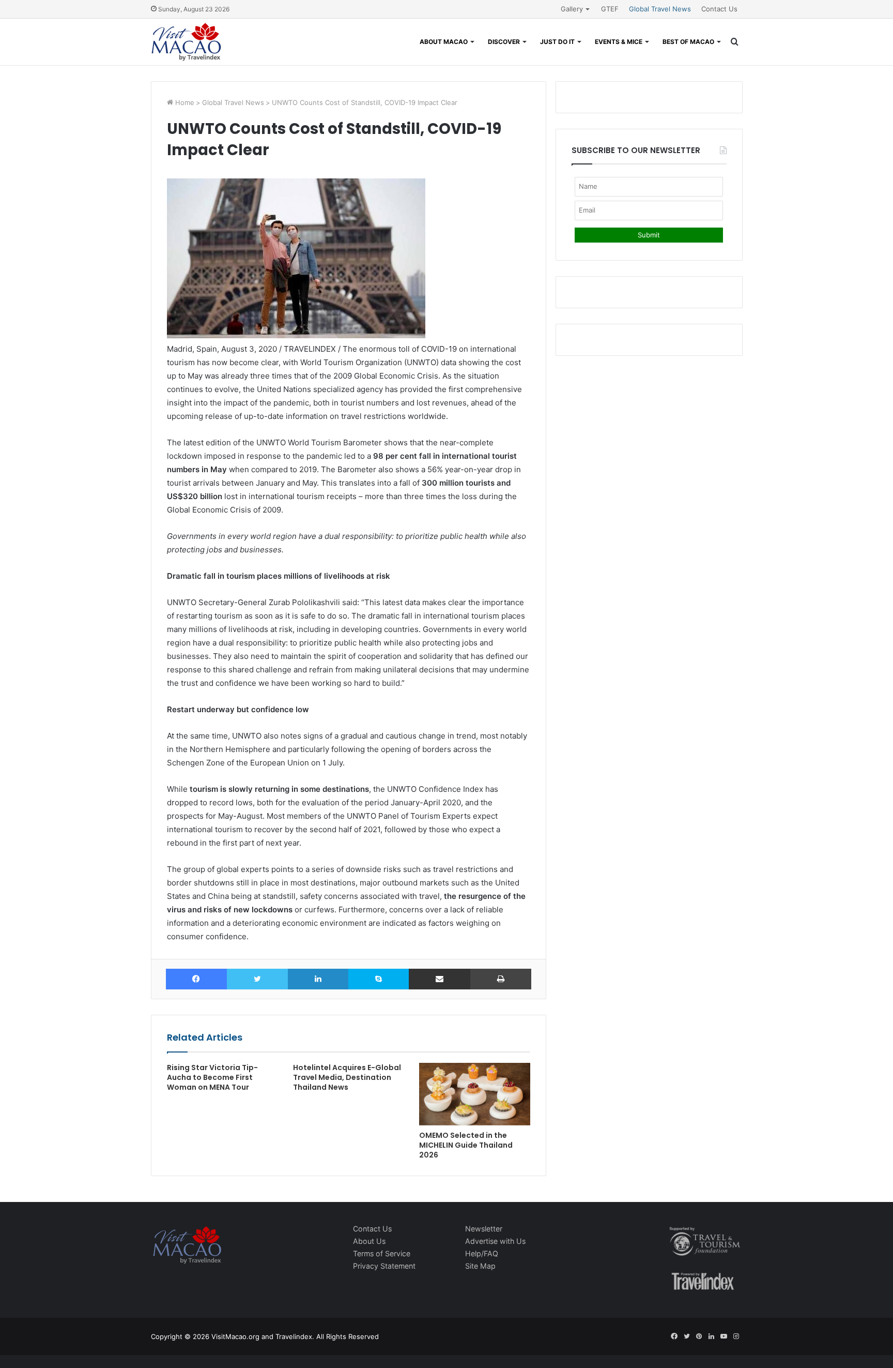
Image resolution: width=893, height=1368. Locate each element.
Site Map (480, 1265)
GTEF (610, 9)
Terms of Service (381, 1253)
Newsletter (483, 1228)
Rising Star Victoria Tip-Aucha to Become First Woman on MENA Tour (212, 1077)
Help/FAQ (481, 1253)
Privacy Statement (384, 1265)
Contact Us (719, 9)
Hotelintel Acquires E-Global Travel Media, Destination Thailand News (347, 1077)
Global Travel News (660, 9)
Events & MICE (618, 42)
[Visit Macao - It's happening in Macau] (186, 42)
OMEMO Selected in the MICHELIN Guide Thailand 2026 (466, 1145)
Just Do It (557, 42)
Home (183, 102)
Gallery (572, 9)
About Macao (444, 42)
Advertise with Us (495, 1241)
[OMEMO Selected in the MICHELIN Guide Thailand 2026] (474, 1094)
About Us (369, 1241)
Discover (504, 42)
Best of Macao (688, 42)
